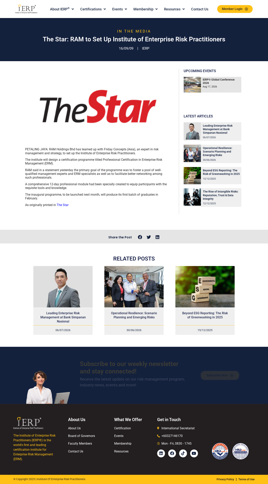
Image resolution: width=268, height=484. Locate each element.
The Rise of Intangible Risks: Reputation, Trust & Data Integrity (220, 195)
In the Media (134, 31)
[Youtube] (194, 453)
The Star (62, 205)
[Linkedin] (161, 453)
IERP (145, 48)
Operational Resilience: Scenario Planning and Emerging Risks (217, 151)
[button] (140, 237)
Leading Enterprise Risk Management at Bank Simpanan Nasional (217, 129)
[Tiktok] (183, 453)
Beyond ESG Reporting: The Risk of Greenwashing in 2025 (205, 315)
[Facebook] (172, 453)
